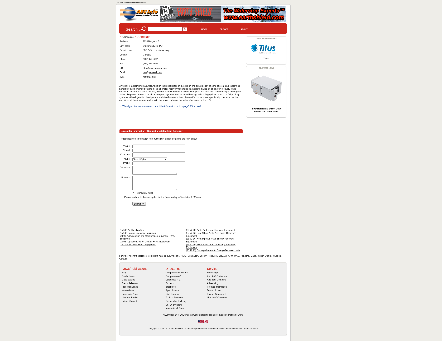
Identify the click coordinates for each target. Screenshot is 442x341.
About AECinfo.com (217, 276)
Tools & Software (174, 297)
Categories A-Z (173, 279)
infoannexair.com (152, 72)
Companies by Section (177, 272)
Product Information (217, 286)
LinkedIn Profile (129, 297)
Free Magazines (130, 286)
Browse (224, 29)
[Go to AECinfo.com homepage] (139, 20)
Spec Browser (173, 290)
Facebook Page (130, 294)
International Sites (175, 308)
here (198, 106)
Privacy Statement (216, 294)
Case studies (128, 279)
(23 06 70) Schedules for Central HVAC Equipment (145, 241)
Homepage (212, 272)
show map (163, 50)
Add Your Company (216, 279)
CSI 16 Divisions (174, 304)
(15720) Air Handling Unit (132, 230)
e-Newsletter (128, 290)
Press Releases (130, 283)
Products (170, 283)
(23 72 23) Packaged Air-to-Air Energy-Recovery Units (213, 250)
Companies (128, 37)
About (244, 29)
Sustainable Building (176, 301)
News (204, 29)
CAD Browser (172, 294)
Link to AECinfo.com (217, 297)
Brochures (171, 286)
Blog (124, 272)
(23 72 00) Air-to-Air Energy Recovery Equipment (210, 230)
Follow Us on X (129, 301)
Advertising (212, 283)
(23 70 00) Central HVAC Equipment (138, 244)
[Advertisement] (182, 118)
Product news (129, 276)
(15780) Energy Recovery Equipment (138, 233)
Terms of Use (213, 290)
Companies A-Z (173, 276)
